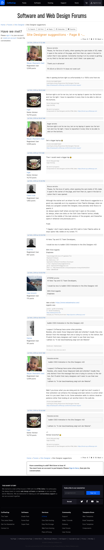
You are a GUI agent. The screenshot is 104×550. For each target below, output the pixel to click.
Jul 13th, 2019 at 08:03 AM (36, 90)
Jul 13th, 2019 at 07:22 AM (36, 42)
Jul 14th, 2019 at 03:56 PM (36, 273)
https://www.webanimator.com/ (67, 303)
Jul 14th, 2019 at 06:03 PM (36, 318)
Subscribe (60, 29)
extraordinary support (47, 494)
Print (42, 29)
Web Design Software (50, 539)
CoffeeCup (5, 512)
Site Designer (19, 25)
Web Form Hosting (48, 528)
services (41, 491)
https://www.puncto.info (54, 312)
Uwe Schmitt (32, 293)
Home (3, 25)
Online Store (38, 539)
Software (37, 3)
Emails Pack (25, 516)
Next (99, 39)
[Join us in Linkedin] (97, 501)
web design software (28, 491)
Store (77, 3)
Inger (28, 110)
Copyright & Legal (74, 539)
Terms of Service (70, 546)
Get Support (63, 539)
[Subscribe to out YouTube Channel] (92, 501)
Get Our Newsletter (8, 524)
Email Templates (88, 520)
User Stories (66, 532)
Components (87, 528)
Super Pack (25, 524)
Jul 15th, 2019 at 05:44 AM (36, 410)
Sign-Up (93, 493)
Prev (84, 39)
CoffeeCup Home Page (25, 539)
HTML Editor (41, 489)
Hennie (29, 338)
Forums (9, 25)
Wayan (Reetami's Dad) (35, 63)
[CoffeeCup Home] (11, 3)
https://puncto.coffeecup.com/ (76, 314)
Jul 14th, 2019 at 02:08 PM (36, 235)
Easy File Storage (48, 524)
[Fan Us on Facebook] (87, 501)
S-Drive (44, 516)
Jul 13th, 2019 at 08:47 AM (36, 118)
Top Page (13, 539)
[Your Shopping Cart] (86, 3)
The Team (4, 516)
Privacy (84, 539)
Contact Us (5, 528)
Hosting (50, 3)
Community (66, 512)
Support (63, 3)
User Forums (66, 528)
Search (32, 29)
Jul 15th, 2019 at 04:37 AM (36, 353)
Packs (24, 3)
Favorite (72, 29)
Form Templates (88, 524)
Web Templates (88, 516)
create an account (10, 38)
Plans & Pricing (47, 532)
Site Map (90, 539)
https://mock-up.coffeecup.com (87, 111)
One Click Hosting (48, 520)
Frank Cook (31, 195)
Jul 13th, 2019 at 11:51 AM (35, 153)
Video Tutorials (67, 520)
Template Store (88, 512)
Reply (50, 29)
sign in (8, 35)
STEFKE (30, 250)
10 (96, 39)
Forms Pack (25, 520)
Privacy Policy (59, 546)
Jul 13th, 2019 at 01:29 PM (36, 181)
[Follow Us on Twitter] (81, 501)
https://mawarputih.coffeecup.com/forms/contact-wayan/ (64, 85)
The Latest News (7, 520)
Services (45, 512)
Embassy (65, 524)
